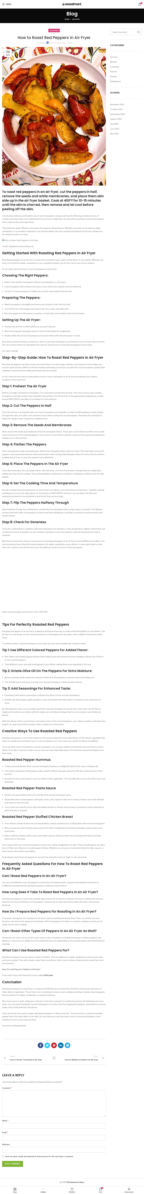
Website (6, 1144)
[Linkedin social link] (61, 1045)
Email (5, 1132)
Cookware (114, 66)
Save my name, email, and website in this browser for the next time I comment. (39, 1156)
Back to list (54, 1058)
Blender (113, 62)
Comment (7, 1087)
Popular (113, 76)
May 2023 (114, 133)
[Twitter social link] (47, 1045)
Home (67, 19)
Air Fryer (76, 19)
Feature (113, 71)
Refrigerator (115, 81)
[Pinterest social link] (54, 1045)
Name (5, 1120)
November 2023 (117, 104)
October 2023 (116, 109)
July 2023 (114, 124)
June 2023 (114, 129)
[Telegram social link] (67, 1045)
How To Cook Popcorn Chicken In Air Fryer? (21, 969)
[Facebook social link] (40, 1045)
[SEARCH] (138, 32)
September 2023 (117, 114)
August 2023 (116, 119)
